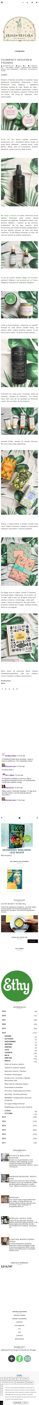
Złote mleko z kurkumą (13, 904)
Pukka (3, 70)
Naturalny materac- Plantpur (15, 1071)
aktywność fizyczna (8, 1382)
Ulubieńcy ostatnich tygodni (15, 1068)
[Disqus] (19, 722)
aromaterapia (20, 1382)
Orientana (24, 69)
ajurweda (25, 1378)
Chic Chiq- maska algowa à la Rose (18, 1091)
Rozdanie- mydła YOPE (20, 1218)
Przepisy (19, 1322)
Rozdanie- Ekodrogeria (13, 1074)
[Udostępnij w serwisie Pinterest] (17, 689)
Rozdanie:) (14, 1197)
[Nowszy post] (1, 818)
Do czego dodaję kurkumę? (15, 1104)
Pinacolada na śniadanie (14, 1087)
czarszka (34, 66)
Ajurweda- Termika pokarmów (16, 1094)
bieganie (29, 1382)
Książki (17, 67)
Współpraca (19, 1339)
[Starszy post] (37, 818)
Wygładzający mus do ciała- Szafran (18, 1107)
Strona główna (19, 1315)
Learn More (17, 1402)
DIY (19, 1328)
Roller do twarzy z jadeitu (14, 1064)
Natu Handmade (13, 69)
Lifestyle (19, 1335)
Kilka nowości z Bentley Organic (16, 1084)
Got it (25, 1402)
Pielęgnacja (33, 69)
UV (18, 1378)
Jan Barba (9, 67)
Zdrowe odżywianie (19, 1318)
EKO (2, 67)
